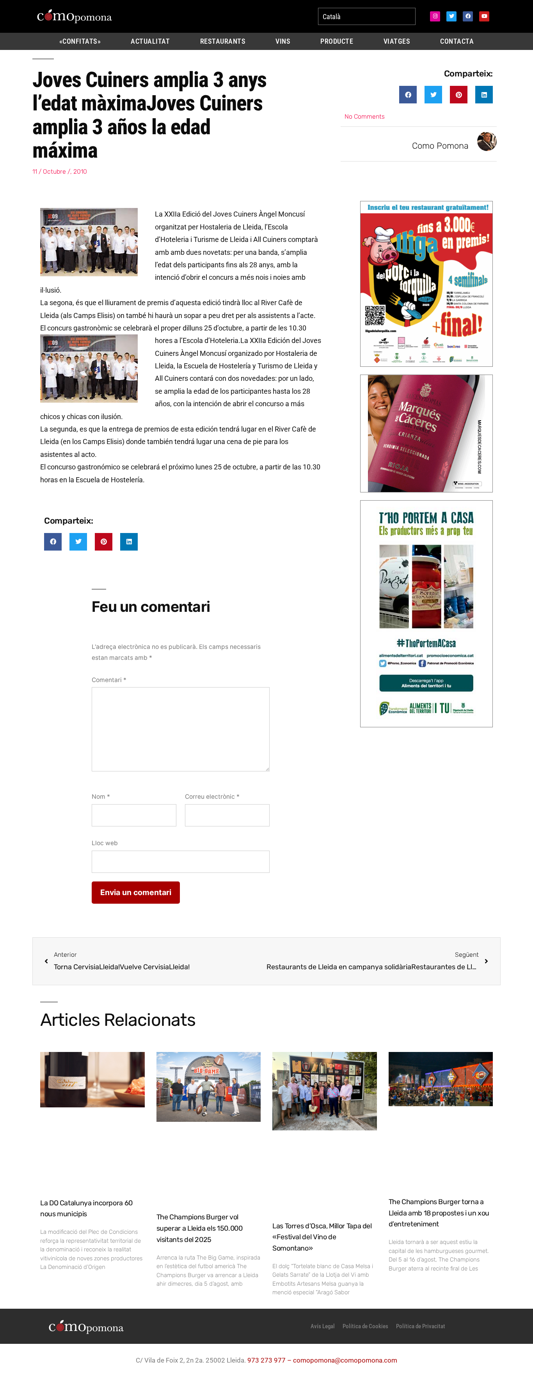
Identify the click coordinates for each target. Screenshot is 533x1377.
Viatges (397, 41)
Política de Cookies (365, 1326)
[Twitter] (451, 16)
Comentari (109, 680)
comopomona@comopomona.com (345, 1360)
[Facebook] (468, 16)
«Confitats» (80, 41)
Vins (282, 41)
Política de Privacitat (420, 1326)
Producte (336, 41)
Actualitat (150, 41)
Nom (101, 796)
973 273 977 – (270, 1360)
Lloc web (105, 843)
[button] (408, 94)
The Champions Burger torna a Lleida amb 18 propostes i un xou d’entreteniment (439, 1213)
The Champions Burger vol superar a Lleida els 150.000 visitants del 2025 (199, 1228)
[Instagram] (435, 16)
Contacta (457, 41)
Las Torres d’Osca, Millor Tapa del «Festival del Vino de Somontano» (322, 1237)
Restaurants (223, 41)
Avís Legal (323, 1326)
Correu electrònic (212, 796)
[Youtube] (484, 16)
